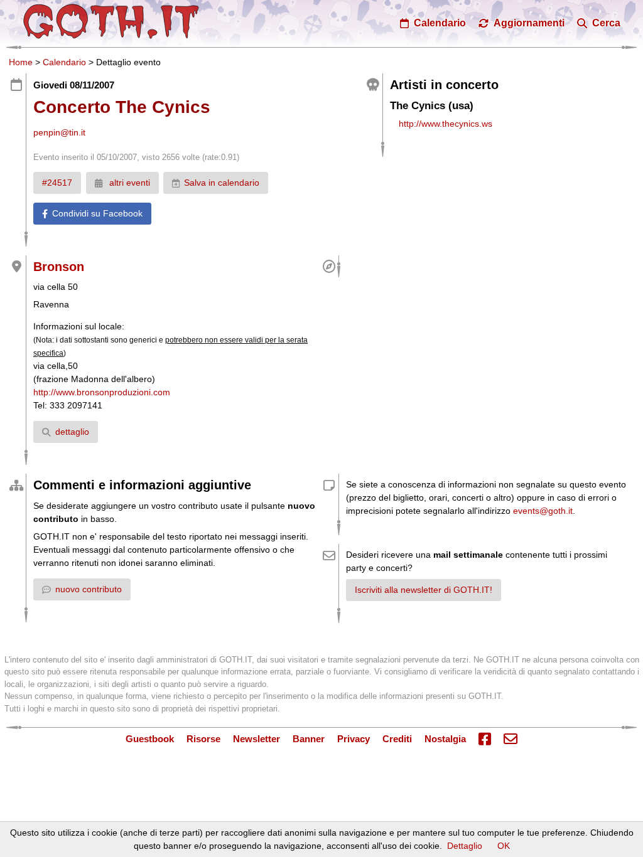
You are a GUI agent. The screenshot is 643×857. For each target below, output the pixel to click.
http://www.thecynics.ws (445, 124)
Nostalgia (445, 738)
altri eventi (128, 183)
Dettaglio (464, 846)
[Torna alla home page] (111, 21)
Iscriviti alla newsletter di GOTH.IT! (423, 590)
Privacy (353, 738)
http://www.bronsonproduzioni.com (101, 392)
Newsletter (256, 738)
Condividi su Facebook (97, 213)
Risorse (203, 738)
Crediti (397, 738)
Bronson (58, 267)
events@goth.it (543, 511)
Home (21, 62)
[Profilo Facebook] (484, 740)
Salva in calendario (221, 183)
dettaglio (72, 432)
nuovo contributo (88, 589)
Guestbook (150, 738)
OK (503, 846)
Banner (309, 738)
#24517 (57, 183)
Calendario (64, 62)
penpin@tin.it (59, 132)
